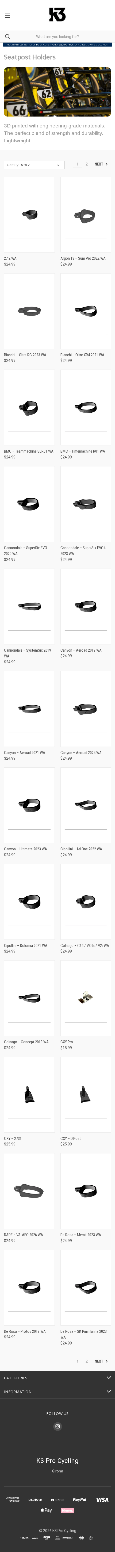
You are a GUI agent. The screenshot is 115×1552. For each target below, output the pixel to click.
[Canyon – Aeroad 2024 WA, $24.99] (86, 709)
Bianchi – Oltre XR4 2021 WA (82, 355)
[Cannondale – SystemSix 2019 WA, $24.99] (29, 606)
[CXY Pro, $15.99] (86, 998)
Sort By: (13, 165)
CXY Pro (66, 1042)
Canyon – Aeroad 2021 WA (24, 752)
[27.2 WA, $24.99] (29, 214)
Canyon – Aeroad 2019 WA (81, 650)
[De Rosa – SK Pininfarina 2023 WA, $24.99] (86, 1288)
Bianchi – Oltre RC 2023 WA (25, 355)
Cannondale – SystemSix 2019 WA (27, 653)
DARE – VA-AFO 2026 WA (23, 1234)
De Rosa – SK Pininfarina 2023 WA (83, 1334)
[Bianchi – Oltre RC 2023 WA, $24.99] (29, 311)
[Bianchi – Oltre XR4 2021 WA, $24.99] (86, 311)
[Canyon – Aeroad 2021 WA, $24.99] (29, 709)
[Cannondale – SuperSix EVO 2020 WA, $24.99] (29, 504)
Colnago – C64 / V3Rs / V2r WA (84, 945)
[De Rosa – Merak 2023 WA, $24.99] (86, 1191)
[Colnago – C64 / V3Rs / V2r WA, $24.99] (86, 902)
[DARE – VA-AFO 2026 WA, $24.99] (29, 1191)
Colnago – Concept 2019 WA (26, 1042)
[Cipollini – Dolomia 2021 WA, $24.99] (29, 902)
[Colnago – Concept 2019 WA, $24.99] (29, 998)
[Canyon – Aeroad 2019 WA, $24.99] (86, 606)
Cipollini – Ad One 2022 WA (81, 849)
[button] (57, 45)
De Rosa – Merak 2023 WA (80, 1234)
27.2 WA (10, 258)
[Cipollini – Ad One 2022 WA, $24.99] (86, 805)
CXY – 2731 (13, 1138)
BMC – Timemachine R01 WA (82, 451)
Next (99, 164)
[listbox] (41, 165)
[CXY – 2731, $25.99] (29, 1095)
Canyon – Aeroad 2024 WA (81, 752)
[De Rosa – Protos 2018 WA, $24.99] (29, 1288)
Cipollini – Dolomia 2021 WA (25, 945)
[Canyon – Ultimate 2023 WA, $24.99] (29, 805)
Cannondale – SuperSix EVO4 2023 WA (82, 550)
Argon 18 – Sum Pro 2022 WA (83, 258)
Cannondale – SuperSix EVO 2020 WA (25, 550)
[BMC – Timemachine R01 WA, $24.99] (86, 407)
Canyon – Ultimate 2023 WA (25, 849)
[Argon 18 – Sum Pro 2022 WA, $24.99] (86, 214)
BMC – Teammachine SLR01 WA (28, 451)
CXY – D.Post (70, 1138)
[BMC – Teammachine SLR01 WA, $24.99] (29, 407)
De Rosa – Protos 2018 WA (25, 1331)
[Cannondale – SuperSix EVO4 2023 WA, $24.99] (86, 504)
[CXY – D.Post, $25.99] (86, 1095)
